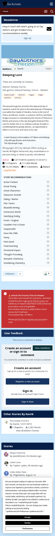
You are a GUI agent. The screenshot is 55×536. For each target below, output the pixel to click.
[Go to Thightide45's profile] (6, 473)
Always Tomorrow (27, 454)
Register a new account (27, 381)
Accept (27, 517)
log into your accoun (36, 319)
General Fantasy (23, 90)
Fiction (48, 69)
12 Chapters (11, 163)
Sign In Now (27, 401)
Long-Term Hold (9, 170)
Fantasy (14, 86)
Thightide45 (19, 475)
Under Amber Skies (27, 473)
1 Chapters (17, 427)
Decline (27, 523)
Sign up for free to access (34, 301)
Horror (22, 86)
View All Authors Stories (27, 430)
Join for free (20, 319)
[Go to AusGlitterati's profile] (6, 454)
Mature (46, 166)
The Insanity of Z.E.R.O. (19, 420)
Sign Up (27, 38)
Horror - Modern (40, 90)
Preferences (27, 529)
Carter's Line (27, 464)
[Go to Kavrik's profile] (14, 69)
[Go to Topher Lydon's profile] (6, 463)
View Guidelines (42, 347)
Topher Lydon (20, 465)
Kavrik (20, 68)
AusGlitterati (19, 456)
